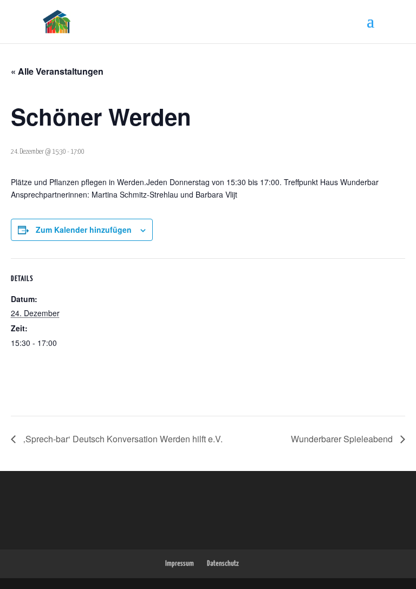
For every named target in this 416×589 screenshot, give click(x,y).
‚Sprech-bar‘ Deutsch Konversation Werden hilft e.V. (122, 439)
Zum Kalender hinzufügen (84, 229)
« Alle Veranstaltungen (57, 71)
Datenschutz (223, 563)
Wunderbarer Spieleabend (343, 439)
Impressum (179, 563)
